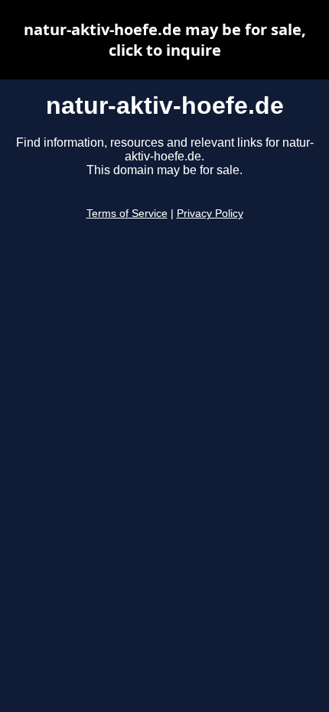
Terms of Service (127, 213)
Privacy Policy (210, 213)
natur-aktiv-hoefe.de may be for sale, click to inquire (165, 39)
